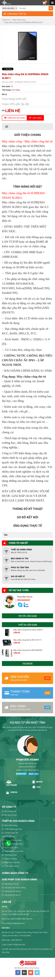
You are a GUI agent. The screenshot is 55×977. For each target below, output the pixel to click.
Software (11, 785)
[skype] (20, 606)
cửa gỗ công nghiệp (40, 949)
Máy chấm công (10, 825)
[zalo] (26, 606)
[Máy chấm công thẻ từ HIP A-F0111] (7, 643)
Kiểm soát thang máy (12, 840)
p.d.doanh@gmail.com (30, 770)
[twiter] (37, 972)
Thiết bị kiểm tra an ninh (13, 851)
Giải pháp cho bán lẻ (12, 895)
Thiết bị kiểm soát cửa (13, 829)
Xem (47, 678)
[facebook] (17, 972)
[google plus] (24, 972)
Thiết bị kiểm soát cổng (13, 844)
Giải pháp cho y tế (11, 884)
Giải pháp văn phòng (12, 891)
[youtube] (30, 972)
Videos (13, 792)
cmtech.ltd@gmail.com (16, 945)
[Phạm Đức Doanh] (27, 745)
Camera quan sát (11, 833)
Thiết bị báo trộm (11, 848)
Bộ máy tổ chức (10, 815)
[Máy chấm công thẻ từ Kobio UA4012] (7, 632)
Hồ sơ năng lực (10, 811)
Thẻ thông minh (10, 855)
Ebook (39, 782)
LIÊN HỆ (12, 111)
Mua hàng (37, 118)
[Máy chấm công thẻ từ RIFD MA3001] (7, 653)
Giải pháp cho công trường (14, 888)
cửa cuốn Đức (14, 949)
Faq (38, 787)
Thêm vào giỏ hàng (16, 118)
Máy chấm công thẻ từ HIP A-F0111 (27, 640)
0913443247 (23, 600)
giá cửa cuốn (26, 949)
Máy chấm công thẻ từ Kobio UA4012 (28, 630)
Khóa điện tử (9, 836)
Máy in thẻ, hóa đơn (12, 862)
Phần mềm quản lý (11, 866)
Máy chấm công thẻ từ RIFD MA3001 (28, 650)
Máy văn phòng (10, 859)
